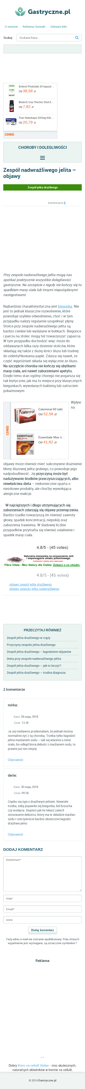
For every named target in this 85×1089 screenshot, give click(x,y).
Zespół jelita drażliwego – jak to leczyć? (34, 665)
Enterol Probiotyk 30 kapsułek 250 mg (36, 86)
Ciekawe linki (58, 26)
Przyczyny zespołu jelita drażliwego (31, 645)
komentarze (57, 203)
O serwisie (11, 26)
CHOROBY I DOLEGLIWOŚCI (42, 147)
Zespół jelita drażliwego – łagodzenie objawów (39, 652)
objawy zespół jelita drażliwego (30, 584)
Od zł (27, 91)
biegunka (65, 306)
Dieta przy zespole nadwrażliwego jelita (34, 659)
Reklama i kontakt (34, 26)
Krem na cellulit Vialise (33, 1065)
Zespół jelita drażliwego (43, 187)
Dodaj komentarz (42, 930)
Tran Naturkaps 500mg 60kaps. (36, 117)
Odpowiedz (15, 759)
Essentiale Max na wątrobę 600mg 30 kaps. (51, 437)
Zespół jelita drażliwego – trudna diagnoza (36, 672)
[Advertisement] (39, 238)
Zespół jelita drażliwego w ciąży (28, 638)
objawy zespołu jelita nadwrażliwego (34, 588)
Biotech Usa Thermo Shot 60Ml (36, 102)
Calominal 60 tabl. (50, 409)
